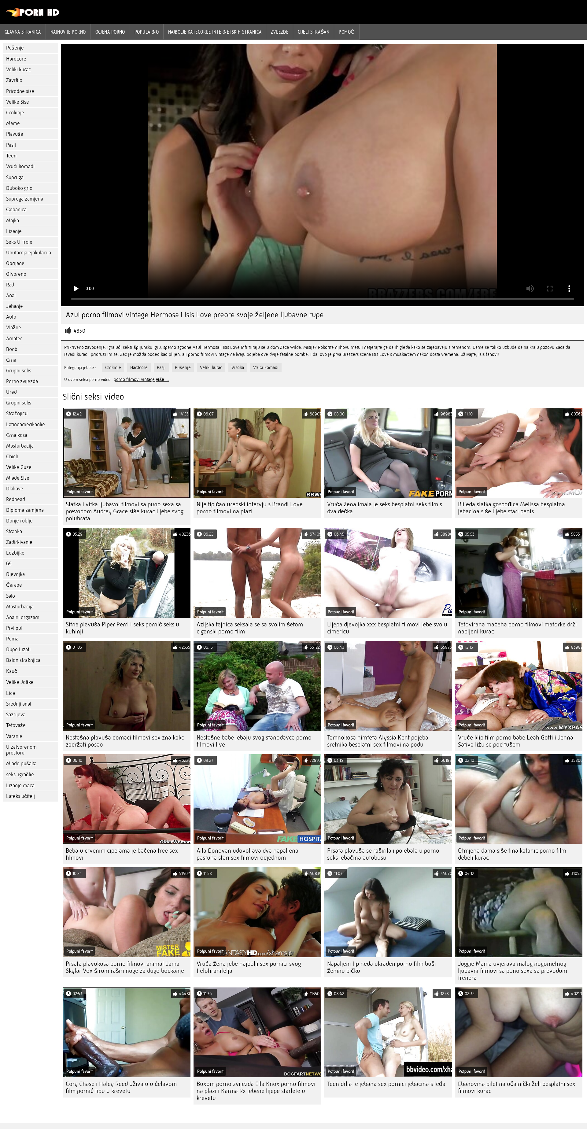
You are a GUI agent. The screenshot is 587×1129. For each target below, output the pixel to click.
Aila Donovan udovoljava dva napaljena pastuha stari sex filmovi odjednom (247, 854)
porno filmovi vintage (134, 379)
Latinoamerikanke (25, 424)
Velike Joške (20, 682)
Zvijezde (279, 31)
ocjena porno (110, 31)
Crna (11, 360)
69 (9, 563)
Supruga (15, 177)
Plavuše (14, 134)
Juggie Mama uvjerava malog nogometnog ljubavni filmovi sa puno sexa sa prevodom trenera (512, 970)
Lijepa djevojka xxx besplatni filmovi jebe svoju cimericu (387, 628)
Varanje (14, 736)
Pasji (11, 145)
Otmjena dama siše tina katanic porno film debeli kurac (512, 854)
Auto (11, 317)
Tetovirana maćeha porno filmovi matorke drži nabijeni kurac (517, 628)
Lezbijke (15, 553)
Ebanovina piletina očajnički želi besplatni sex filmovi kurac (516, 1087)
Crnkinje (15, 113)
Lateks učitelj (20, 796)
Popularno (147, 31)
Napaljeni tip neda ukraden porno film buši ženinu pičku (381, 967)
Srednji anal (18, 704)
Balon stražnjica (23, 660)
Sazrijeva (15, 715)
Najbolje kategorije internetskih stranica (214, 31)
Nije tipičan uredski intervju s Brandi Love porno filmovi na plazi (250, 508)
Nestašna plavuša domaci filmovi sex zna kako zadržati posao (125, 741)
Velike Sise (17, 102)
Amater (14, 338)
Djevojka (15, 574)
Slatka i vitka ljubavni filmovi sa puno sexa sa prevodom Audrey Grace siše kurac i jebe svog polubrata (124, 511)
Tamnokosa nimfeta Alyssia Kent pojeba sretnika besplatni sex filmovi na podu (377, 741)
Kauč (11, 671)
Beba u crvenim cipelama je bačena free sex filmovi (122, 854)
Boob (11, 349)
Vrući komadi (20, 166)
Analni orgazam (22, 617)
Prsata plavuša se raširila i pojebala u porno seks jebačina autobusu (383, 854)
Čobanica (16, 209)
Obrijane (15, 263)
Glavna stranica (23, 31)
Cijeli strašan (313, 31)
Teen (11, 156)
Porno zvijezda (22, 381)
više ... (162, 379)
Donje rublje (19, 521)
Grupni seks (18, 371)
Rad (10, 285)
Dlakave (14, 489)
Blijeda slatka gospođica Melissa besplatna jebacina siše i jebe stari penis (511, 508)
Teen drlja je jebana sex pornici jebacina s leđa (386, 1083)
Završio (14, 80)
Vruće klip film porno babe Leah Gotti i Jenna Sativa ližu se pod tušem (515, 741)
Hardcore (16, 59)
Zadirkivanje (19, 542)
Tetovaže (16, 725)
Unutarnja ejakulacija (28, 253)
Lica (10, 693)
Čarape (14, 585)
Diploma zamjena (25, 510)
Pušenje (15, 48)
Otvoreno (16, 274)
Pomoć (346, 31)
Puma (12, 639)
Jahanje (14, 306)
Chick (12, 456)
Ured (11, 392)
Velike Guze (18, 467)
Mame (13, 123)
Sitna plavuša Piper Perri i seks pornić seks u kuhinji (122, 628)
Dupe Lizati (18, 649)
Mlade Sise (17, 478)
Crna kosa (16, 435)
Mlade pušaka (21, 763)
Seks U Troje (19, 242)
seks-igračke (20, 774)
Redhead (15, 499)
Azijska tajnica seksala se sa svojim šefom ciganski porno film (250, 628)
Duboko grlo (19, 188)
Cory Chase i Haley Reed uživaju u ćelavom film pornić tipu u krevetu (121, 1087)
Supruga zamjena (24, 199)
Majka (12, 220)
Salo (10, 596)
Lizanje (14, 231)
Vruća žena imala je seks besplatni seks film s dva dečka (384, 508)
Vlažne (13, 327)
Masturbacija (20, 446)
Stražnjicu (17, 413)
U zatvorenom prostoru (21, 750)
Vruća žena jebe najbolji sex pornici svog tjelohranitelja (249, 967)
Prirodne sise (20, 91)
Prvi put (14, 628)
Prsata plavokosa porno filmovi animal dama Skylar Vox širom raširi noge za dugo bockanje (125, 967)
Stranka (14, 531)
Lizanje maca (20, 785)
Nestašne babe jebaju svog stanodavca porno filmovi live (254, 741)
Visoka (237, 367)
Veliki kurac (18, 69)
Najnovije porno (68, 31)
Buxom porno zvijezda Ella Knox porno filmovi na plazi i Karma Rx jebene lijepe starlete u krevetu (256, 1090)
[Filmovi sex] (33, 15)
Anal (11, 295)
